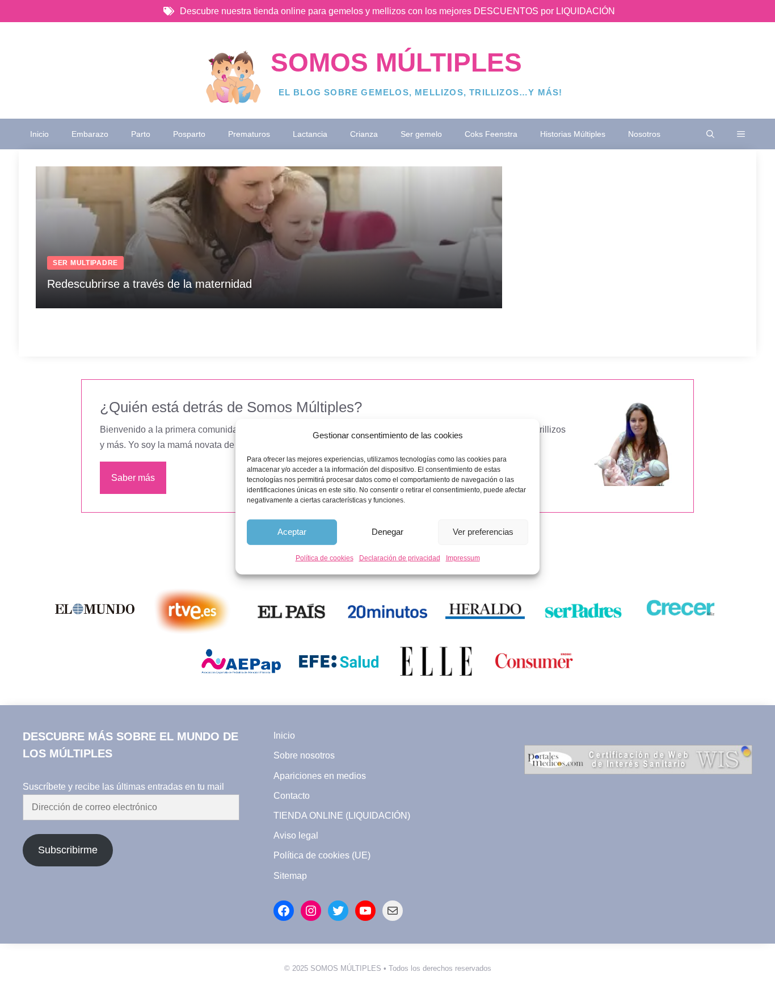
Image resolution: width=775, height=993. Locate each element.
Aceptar (291, 532)
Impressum (463, 558)
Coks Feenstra (491, 134)
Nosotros (644, 134)
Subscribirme (68, 850)
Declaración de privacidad (399, 558)
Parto (140, 134)
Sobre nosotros (304, 755)
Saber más (133, 478)
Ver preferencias (483, 532)
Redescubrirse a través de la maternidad (149, 284)
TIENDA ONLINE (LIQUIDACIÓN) (341, 815)
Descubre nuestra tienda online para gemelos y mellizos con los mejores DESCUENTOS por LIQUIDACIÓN (397, 11)
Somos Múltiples (396, 62)
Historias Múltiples (572, 134)
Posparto (189, 134)
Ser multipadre (85, 263)
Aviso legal (295, 835)
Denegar (387, 532)
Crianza (364, 134)
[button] (710, 134)
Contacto (291, 796)
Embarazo (89, 134)
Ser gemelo (421, 134)
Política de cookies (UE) (321, 855)
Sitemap (290, 876)
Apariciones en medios (319, 776)
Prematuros (249, 134)
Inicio (39, 134)
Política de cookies (324, 558)
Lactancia (310, 134)
